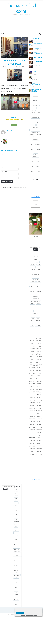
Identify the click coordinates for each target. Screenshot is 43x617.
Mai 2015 (39, 432)
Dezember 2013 (32, 446)
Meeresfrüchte (35, 139)
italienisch (38, 129)
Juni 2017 (32, 413)
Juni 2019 (32, 394)
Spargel (38, 159)
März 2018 (39, 405)
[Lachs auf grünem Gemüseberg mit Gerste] (4, 141)
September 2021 (32, 373)
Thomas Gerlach (11, 66)
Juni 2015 (32, 432)
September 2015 (39, 429)
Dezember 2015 (32, 427)
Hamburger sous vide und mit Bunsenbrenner (37, 66)
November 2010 (39, 454)
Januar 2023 (32, 364)
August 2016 (32, 421)
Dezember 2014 (32, 437)
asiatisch (35, 259)
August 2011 (32, 453)
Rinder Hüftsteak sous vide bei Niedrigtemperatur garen (35, 84)
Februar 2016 (32, 426)
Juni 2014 (32, 441)
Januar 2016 (39, 426)
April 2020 (39, 386)
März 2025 (39, 345)
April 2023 (39, 360)
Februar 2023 (38, 362)
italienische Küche (35, 132)
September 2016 (39, 419)
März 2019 (39, 395)
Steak (33, 161)
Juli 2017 (38, 411)
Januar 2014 (39, 445)
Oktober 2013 (32, 448)
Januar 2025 (39, 346)
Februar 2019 (32, 397)
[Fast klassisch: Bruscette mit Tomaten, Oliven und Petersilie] (36, 192)
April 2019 (32, 395)
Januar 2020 (32, 389)
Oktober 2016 (32, 419)
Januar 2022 (32, 370)
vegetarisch (38, 325)
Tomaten (37, 166)
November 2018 (39, 399)
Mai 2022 (32, 368)
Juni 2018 (32, 403)
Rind (32, 151)
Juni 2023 (39, 359)
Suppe (38, 161)
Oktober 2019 (38, 391)
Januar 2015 (39, 435)
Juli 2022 (38, 367)
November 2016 (39, 418)
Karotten (32, 134)
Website (2, 176)
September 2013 (39, 448)
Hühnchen (32, 281)
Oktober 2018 (32, 400)
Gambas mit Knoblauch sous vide (38, 53)
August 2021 (39, 373)
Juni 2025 (32, 343)
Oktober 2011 (38, 451)
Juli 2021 (32, 375)
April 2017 (32, 414)
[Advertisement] (21, 24)
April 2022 (39, 368)
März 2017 (39, 414)
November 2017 (39, 408)
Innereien (32, 129)
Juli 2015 (38, 430)
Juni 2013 (32, 451)
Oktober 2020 (38, 381)
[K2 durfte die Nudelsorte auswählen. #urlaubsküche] (36, 183)
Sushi (32, 320)
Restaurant (38, 149)
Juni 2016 (32, 422)
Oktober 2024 (38, 348)
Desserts (33, 112)
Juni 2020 (39, 384)
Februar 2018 (32, 407)
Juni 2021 (39, 375)
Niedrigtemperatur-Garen (35, 144)
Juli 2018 (38, 402)
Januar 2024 (32, 356)
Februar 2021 (38, 378)
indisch (39, 281)
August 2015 (32, 430)
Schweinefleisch (35, 156)
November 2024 (32, 348)
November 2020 (32, 381)
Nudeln (32, 303)
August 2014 (32, 440)
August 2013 (32, 449)
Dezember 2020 (39, 380)
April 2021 (39, 376)
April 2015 (32, 434)
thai (32, 166)
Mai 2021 (32, 376)
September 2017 (39, 410)
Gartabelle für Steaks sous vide (36, 72)
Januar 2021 (32, 380)
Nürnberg (38, 303)
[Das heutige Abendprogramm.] (31, 192)
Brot (32, 110)
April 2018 (32, 405)
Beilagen (32, 264)
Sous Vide (32, 159)
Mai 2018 (39, 403)
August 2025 (32, 341)
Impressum (35, 615)
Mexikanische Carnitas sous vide (36, 77)
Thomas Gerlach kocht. (21, 8)
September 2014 (39, 438)
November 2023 (32, 357)
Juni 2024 (39, 351)
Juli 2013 (38, 449)
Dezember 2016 (32, 418)
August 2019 (39, 392)
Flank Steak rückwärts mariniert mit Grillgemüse (36, 90)
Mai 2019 (39, 394)
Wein (39, 171)
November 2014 (39, 437)
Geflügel (32, 120)
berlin (12, 119)
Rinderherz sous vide (38, 61)
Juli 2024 (32, 351)
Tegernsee (38, 320)
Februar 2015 (32, 435)
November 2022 (32, 365)
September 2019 (32, 392)
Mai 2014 (39, 441)
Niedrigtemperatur (35, 142)
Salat (36, 154)
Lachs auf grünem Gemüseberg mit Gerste (14, 141)
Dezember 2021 (39, 370)
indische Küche (35, 127)
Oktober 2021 (38, 372)
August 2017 (32, 411)
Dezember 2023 (39, 356)
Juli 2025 (38, 341)
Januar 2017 (39, 416)
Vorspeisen (33, 171)
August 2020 (39, 383)
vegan (32, 325)
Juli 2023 (32, 359)
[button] (2, 33)
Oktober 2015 (32, 429)
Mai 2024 (32, 353)
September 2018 (39, 400)
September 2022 (32, 367)
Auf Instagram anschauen (35, 479)
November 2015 (39, 427)
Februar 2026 (38, 338)
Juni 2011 (39, 453)
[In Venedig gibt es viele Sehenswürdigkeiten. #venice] (40, 183)
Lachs (36, 137)
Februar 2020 (38, 387)
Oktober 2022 (38, 365)
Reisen (24, 66)
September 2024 (32, 349)
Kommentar (3, 157)
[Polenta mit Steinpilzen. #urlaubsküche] (36, 188)
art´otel (7, 119)
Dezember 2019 (39, 389)
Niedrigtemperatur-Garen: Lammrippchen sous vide (35, 42)
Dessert (38, 110)
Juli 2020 (32, 384)
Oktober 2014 (32, 438)
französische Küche (35, 117)
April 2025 (32, 345)
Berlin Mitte (17, 119)
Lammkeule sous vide (38, 57)
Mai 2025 (39, 343)
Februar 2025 (32, 346)
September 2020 (32, 383)
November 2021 (32, 372)
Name (2, 167)
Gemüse (38, 120)
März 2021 (32, 378)
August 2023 (39, 357)
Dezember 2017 (32, 408)
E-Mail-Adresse (4, 171)
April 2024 (39, 353)
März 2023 (32, 362)
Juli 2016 (38, 421)
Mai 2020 (32, 386)
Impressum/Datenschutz (29, 615)
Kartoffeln (39, 134)
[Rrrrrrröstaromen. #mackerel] (40, 188)
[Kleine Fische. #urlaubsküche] (31, 188)
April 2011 (32, 454)
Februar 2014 (32, 445)
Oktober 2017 (32, 410)
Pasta (32, 149)
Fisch (39, 112)
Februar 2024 (38, 354)
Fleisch (35, 115)
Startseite (6, 609)
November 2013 (39, 446)
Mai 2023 (32, 360)
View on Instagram (35, 196)
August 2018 (32, 402)
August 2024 (39, 349)
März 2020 (32, 387)
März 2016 (39, 424)
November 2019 (32, 391)
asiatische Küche (35, 105)
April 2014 (32, 443)
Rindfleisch (38, 151)
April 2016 (32, 424)
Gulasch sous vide (37, 48)
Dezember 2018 (32, 399)
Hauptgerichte (35, 122)
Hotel (22, 119)
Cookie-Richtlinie (23, 615)
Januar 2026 (32, 340)
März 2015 (39, 434)
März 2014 (39, 443)
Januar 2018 (39, 407)
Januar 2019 (39, 397)
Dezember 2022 (39, 364)
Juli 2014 (38, 440)
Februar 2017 (32, 416)
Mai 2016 (39, 422)
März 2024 (32, 354)
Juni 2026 (32, 338)
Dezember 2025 (39, 340)
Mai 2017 (39, 413)
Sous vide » (35, 38)
